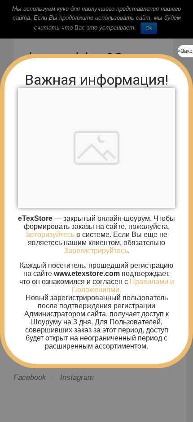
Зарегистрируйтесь (96, 250)
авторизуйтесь (50, 234)
